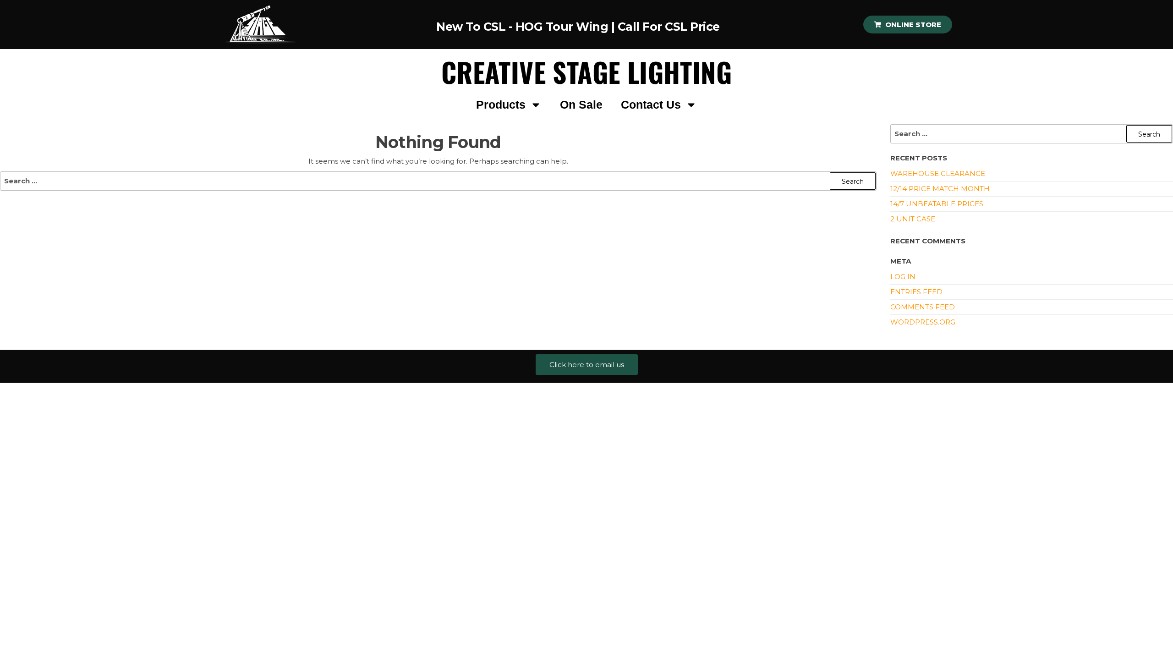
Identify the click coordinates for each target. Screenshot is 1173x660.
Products (501, 104)
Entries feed (916, 291)
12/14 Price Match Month (940, 188)
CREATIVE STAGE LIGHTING (586, 72)
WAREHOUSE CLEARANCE (937, 173)
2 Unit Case (912, 218)
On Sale (581, 104)
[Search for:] (438, 181)
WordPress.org (922, 322)
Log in (902, 276)
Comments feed (922, 306)
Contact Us (651, 104)
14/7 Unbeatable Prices (936, 203)
